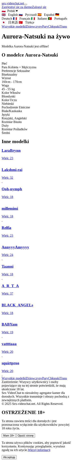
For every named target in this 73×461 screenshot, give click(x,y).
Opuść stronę (25, 435)
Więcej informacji (39, 450)
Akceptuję (9, 457)
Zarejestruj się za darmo (17, 7)
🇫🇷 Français (21, 18)
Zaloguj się (39, 7)
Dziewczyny (34, 26)
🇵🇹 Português (57, 18)
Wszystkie (14, 26)
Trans (63, 26)
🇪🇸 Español (46, 14)
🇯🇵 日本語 (10, 22)
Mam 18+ (8, 435)
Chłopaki (54, 26)
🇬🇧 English (10, 14)
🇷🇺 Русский (28, 14)
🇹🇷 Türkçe (26, 22)
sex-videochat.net (13, 3)
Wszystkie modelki (14, 378)
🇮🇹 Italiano (39, 18)
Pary (45, 26)
